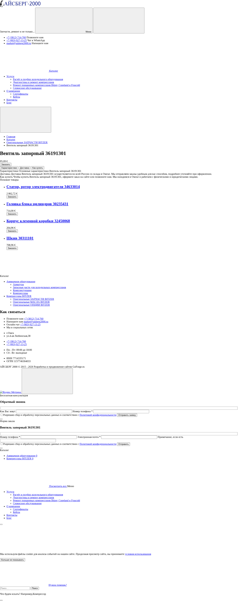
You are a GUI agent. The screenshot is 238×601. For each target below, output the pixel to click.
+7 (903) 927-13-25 (16, 40)
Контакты (11, 515)
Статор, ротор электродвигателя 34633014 (43, 187)
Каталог (53, 70)
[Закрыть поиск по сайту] (1, 600)
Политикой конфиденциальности (97, 415)
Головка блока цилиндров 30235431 (37, 204)
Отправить (123, 444)
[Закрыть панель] (1, 524)
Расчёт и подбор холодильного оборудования (38, 494)
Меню (88, 32)
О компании (13, 506)
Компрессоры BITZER (18, 296)
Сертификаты (20, 509)
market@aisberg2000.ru (18, 43)
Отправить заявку (127, 415)
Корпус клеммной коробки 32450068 (38, 221)
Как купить (37, 168)
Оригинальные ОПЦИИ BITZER (31, 305)
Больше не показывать (12, 560)
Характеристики (9, 168)
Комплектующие (22, 290)
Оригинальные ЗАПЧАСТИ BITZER (33, 299)
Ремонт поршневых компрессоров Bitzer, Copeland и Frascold (46, 500)
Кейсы (16, 512)
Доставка (24, 168)
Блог (9, 518)
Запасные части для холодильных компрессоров (39, 287)
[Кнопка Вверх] (47, 381)
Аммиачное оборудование (20, 281)
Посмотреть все (58, 486)
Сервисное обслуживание (27, 503)
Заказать (5, 164)
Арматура (18, 284)
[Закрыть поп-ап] (1, 419)
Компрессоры (20, 293)
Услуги (10, 491)
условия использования (138, 554)
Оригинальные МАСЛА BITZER (31, 302)
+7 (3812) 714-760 (16, 37)
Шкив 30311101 (20, 238)
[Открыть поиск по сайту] (118, 20)
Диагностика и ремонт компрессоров (33, 497)
